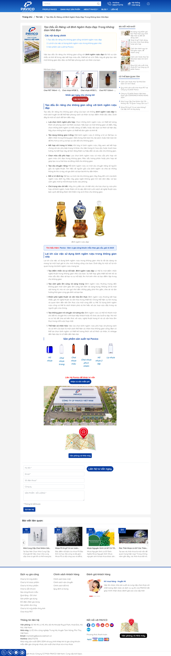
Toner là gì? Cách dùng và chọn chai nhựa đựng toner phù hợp (139, 42)
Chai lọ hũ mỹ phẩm (29, 579)
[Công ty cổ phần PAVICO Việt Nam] (27, 6)
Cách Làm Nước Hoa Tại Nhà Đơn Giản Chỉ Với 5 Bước (139, 59)
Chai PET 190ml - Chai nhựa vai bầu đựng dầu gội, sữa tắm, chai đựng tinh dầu (52, 90)
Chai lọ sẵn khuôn (28, 589)
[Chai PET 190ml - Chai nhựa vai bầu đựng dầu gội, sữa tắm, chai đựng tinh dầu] (52, 79)
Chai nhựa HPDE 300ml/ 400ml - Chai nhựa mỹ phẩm (71, 90)
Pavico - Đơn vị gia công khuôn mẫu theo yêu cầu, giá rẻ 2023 (87, 248)
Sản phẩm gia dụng (28, 598)
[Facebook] (88, 625)
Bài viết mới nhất (127, 27)
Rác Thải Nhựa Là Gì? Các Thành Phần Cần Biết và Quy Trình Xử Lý (133, 548)
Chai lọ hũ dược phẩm (29, 582)
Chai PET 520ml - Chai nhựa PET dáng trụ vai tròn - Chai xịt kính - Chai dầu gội (108, 90)
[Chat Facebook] (16, 652)
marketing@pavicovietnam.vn (39, 636)
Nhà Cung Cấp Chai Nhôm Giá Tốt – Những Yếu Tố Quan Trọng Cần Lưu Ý (134, 102)
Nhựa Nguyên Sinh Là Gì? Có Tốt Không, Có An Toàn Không (101, 548)
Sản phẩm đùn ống (28, 605)
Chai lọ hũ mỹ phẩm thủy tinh (32, 608)
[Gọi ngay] (4, 652)
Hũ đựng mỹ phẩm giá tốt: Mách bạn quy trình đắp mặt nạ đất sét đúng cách (139, 35)
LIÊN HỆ (114, 9)
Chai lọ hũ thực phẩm (29, 585)
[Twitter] (93, 625)
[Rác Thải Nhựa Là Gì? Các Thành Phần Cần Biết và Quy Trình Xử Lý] (133, 536)
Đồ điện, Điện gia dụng (30, 602)
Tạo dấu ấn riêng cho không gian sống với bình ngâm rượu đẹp (75, 39)
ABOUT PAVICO (90, 9)
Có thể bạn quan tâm (129, 76)
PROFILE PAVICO (49, 9)
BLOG (103, 9)
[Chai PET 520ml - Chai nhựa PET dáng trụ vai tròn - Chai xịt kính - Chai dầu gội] (108, 79)
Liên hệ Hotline (80, 99)
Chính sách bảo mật (62, 579)
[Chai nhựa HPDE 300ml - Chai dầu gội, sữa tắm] (89, 79)
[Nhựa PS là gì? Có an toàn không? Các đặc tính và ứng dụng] (69, 536)
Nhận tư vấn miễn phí (80, 381)
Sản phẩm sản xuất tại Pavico (61, 47)
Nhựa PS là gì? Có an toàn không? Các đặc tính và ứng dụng (133, 108)
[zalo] (88, 629)
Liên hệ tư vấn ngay (100, 468)
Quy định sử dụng (61, 589)
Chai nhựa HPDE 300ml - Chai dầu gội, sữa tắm (89, 90)
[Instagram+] (98, 625)
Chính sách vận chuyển (63, 582)
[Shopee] (107, 625)
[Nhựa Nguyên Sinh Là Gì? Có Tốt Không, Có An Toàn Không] (101, 536)
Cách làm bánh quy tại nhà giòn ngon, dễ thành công (139, 50)
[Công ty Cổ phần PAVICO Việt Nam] (31, 45)
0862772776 (33, 638)
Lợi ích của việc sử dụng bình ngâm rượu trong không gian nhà (74, 43)
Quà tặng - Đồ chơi (28, 595)
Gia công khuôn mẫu (29, 592)
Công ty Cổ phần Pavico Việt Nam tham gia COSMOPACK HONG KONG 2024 (134, 95)
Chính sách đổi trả (61, 585)
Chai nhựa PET (26, 611)
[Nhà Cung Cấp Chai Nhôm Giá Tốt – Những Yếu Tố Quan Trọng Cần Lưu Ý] (37, 536)
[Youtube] (102, 625)
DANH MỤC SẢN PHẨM (70, 9)
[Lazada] (112, 625)
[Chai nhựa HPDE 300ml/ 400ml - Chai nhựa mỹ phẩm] (71, 79)
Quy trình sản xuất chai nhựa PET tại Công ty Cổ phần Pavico (140, 67)
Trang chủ (27, 17)
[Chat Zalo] (22, 652)
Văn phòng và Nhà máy (80, 455)
